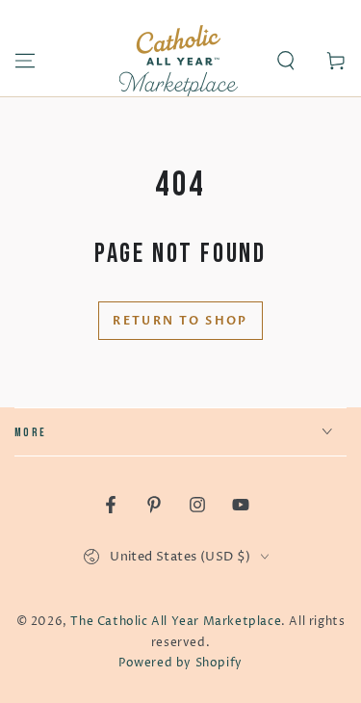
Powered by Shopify (180, 663)
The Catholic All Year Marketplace (175, 621)
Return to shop (180, 320)
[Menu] (25, 60)
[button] (286, 60)
